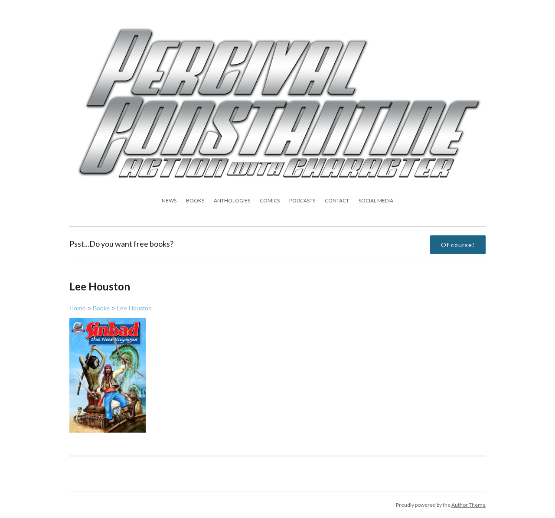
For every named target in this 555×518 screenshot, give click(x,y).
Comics (270, 200)
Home (77, 308)
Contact (337, 200)
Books (195, 200)
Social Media (376, 200)
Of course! (458, 244)
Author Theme (468, 505)
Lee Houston (134, 308)
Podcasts (302, 200)
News (169, 200)
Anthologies (232, 200)
